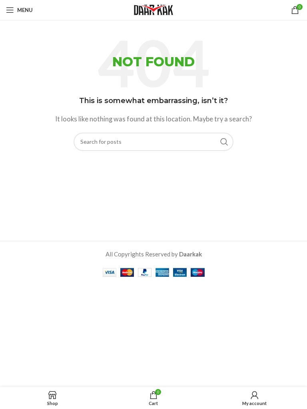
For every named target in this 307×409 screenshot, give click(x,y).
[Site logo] (153, 9)
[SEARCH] (224, 142)
